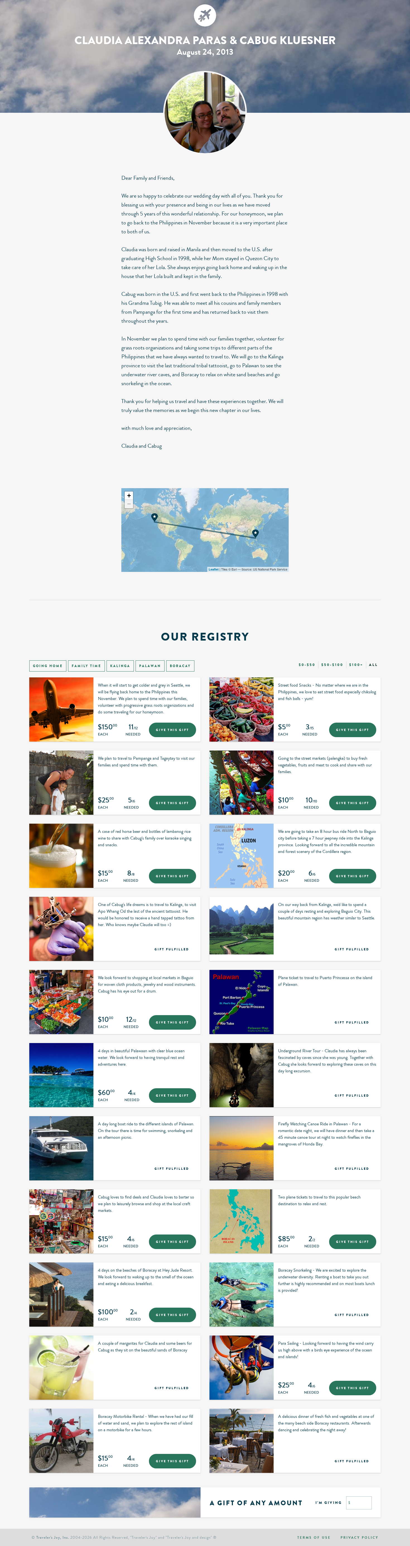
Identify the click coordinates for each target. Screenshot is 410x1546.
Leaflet (214, 569)
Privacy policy (359, 1537)
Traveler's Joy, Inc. (52, 1537)
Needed (133, 734)
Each (103, 734)
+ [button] (129, 495)
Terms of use (314, 1537)
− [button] (129, 503)
